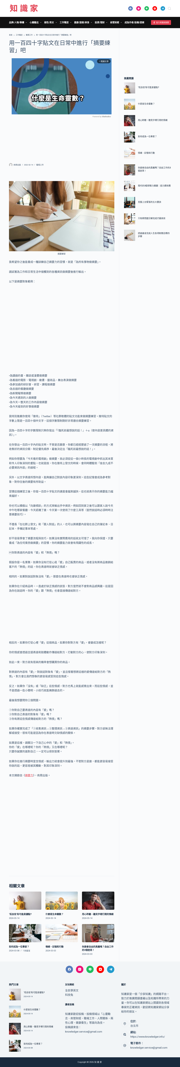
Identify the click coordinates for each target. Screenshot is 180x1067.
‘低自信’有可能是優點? (20, 914)
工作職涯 (64, 22)
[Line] (146, 8)
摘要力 (29, 775)
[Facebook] (130, 8)
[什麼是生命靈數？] (62, 901)
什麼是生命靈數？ (55, 914)
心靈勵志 (34, 22)
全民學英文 (71, 990)
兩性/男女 (49, 22)
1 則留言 (26, 951)
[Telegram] (163, 8)
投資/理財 (100, 22)
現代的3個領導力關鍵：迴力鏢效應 (154, 185)
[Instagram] (138, 8)
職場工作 (40, 165)
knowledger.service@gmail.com (148, 1047)
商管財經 (114, 22)
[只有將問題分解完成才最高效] (129, 218)
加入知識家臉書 (162, 22)
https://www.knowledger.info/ (147, 1036)
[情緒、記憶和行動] (62, 933)
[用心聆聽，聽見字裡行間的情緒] (98, 901)
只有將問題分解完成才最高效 (151, 218)
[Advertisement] (61, 138)
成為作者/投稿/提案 (134, 22)
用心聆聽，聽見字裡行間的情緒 (97, 914)
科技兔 (69, 995)
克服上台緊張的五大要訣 (149, 202)
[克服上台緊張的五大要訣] (129, 202)
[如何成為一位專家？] (25, 933)
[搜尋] (169, 8)
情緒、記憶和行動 (55, 946)
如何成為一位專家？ (19, 946)
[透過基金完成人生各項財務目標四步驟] (129, 235)
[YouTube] (154, 8)
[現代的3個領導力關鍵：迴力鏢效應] (129, 186)
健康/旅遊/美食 (81, 22)
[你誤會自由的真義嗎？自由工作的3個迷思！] (98, 933)
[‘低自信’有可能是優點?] (25, 901)
